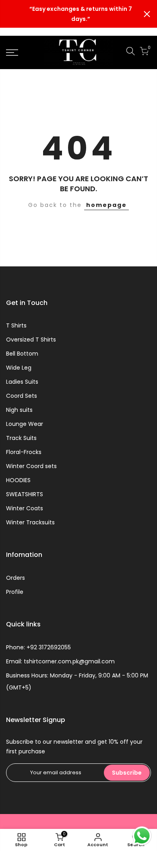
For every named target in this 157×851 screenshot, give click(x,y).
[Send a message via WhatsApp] (142, 836)
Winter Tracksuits (30, 522)
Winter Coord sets (31, 466)
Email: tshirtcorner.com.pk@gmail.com (60, 661)
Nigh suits (19, 410)
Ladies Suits (22, 382)
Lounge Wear (24, 424)
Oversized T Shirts (31, 339)
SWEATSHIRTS (24, 494)
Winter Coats (24, 508)
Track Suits (21, 438)
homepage (106, 205)
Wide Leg (18, 368)
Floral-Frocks (23, 452)
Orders (15, 578)
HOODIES (18, 480)
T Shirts (16, 325)
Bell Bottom (22, 354)
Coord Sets (21, 396)
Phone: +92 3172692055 (38, 647)
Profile (14, 592)
